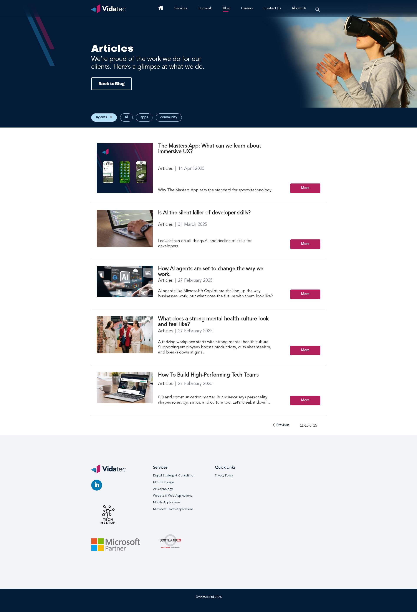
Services (180, 8)
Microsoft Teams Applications (173, 509)
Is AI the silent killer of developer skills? (204, 213)
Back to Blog (111, 84)
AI (126, 117)
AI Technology (163, 489)
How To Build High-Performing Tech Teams (208, 375)
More (305, 188)
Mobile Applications (166, 502)
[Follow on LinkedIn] (96, 485)
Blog (226, 8)
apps (144, 117)
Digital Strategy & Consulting (173, 475)
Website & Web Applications (172, 495)
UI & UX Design (163, 482)
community (168, 117)
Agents (104, 117)
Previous (282, 425)
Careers (247, 8)
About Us (299, 8)
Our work (205, 8)
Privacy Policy (224, 475)
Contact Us (272, 8)
